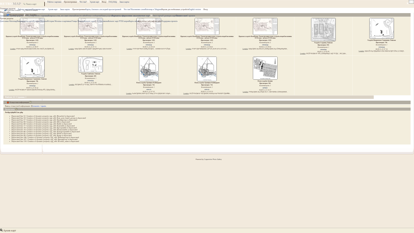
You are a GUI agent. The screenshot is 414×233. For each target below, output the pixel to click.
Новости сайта (80, 16)
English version (195, 9)
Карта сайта (133, 21)
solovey (148, 89)
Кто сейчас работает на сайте (149, 21)
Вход (104, 2)
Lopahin (13, 49)
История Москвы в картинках (59, 21)
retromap (32, 45)
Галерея (125, 21)
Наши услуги (106, 16)
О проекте (191, 16)
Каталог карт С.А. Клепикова (96, 21)
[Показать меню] (411, 2)
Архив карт (94, 2)
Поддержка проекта (169, 21)
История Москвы (40, 21)
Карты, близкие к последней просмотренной (103, 9)
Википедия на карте (25, 21)
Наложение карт (38, 9)
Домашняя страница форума (11, 16)
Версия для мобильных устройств (175, 9)
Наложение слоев (138, 9)
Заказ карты (124, 2)
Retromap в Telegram (153, 9)
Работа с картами (54, 2)
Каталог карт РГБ (115, 21)
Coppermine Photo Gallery (213, 159)
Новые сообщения (93, 16)
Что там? (83, 2)
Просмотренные (70, 2)
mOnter (265, 88)
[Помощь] (30, 102)
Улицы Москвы (77, 21)
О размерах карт (169, 16)
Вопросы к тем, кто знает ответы (61, 16)
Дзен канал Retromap (8, 21)
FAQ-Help (113, 2)
